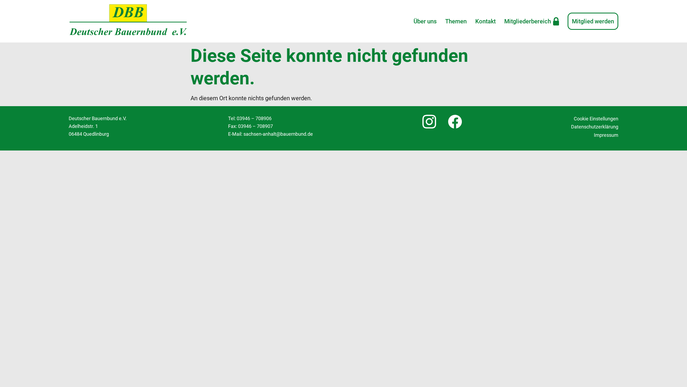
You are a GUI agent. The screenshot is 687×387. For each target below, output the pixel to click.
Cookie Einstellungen (596, 118)
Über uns (425, 21)
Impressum (606, 135)
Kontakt (485, 21)
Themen (456, 21)
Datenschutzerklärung (594, 127)
